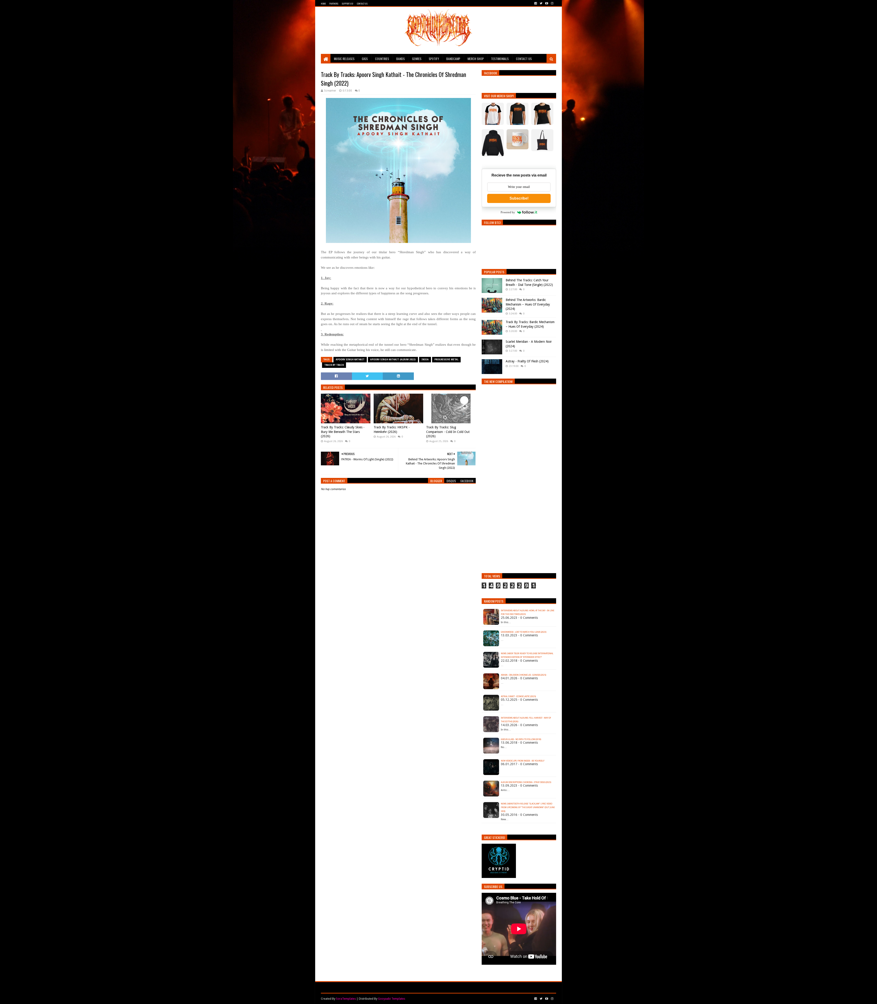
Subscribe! (519, 198)
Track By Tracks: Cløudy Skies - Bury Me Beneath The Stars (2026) (343, 431)
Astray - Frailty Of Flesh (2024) (527, 361)
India (425, 359)
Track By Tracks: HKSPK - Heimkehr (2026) (392, 429)
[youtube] (546, 3)
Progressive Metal (446, 359)
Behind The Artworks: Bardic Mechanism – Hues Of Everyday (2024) (528, 304)
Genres (416, 58)
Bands (400, 58)
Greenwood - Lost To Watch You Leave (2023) (523, 632)
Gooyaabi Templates (391, 998)
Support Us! (347, 3)
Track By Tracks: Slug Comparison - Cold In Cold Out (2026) (448, 431)
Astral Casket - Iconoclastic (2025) (518, 696)
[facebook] (536, 3)
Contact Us (362, 3)
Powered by (508, 212)
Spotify (434, 58)
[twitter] (541, 3)
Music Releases (344, 58)
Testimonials (500, 58)
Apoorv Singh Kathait (350, 359)
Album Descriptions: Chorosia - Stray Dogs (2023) (526, 782)
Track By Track (334, 365)
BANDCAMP (453, 58)
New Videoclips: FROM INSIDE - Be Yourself (522, 761)
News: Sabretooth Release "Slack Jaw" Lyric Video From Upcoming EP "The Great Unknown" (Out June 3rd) (528, 808)
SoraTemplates (346, 998)
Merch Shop (476, 58)
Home (323, 3)
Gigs (365, 58)
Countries (382, 58)
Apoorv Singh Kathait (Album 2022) (393, 359)
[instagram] (551, 3)
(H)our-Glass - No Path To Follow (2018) (521, 739)
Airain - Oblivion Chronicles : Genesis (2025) (523, 675)
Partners (333, 3)
